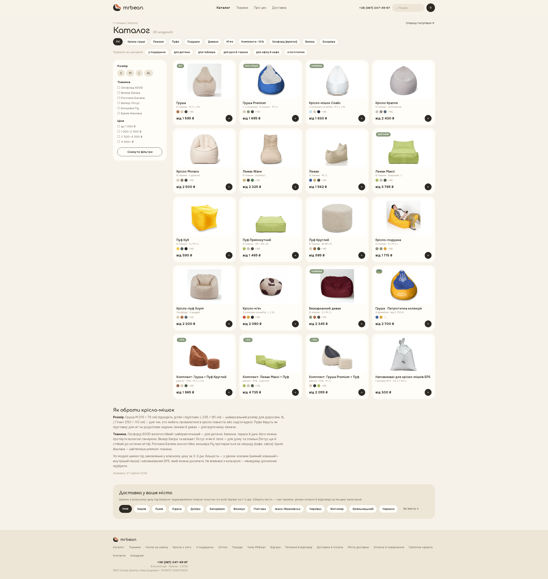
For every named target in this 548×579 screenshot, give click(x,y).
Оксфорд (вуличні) (284, 41)
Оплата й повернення (389, 547)
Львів (159, 509)
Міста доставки (358, 547)
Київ (125, 509)
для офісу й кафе (267, 52)
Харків (141, 509)
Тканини (242, 8)
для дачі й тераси (235, 52)
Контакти (119, 555)
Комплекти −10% (252, 41)
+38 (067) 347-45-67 (374, 8)
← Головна (119, 23)
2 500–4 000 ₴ (129, 136)
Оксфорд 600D (130, 87)
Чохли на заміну (156, 547)
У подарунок (205, 547)
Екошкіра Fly (128, 108)
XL (148, 73)
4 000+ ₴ (125, 142)
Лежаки (158, 41)
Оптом (222, 547)
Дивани (213, 41)
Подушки (193, 41)
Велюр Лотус (128, 103)
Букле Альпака (129, 113)
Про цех (260, 8)
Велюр (309, 41)
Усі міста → (410, 509)
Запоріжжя (217, 509)
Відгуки (275, 547)
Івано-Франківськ (287, 509)
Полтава (260, 509)
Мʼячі (229, 41)
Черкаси (388, 509)
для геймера (206, 52)
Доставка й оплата (330, 547)
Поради (237, 547)
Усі (118, 41)
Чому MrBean (256, 547)
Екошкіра (329, 41)
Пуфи (175, 41)
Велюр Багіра (128, 93)
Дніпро (195, 509)
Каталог (223, 8)
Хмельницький (363, 509)
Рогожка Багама (131, 98)
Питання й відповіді (298, 547)
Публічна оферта (421, 547)
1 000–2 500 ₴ (129, 131)
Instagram (137, 555)
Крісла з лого (182, 547)
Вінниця (239, 509)
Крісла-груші (136, 41)
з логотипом (295, 52)
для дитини (182, 52)
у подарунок (157, 52)
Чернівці (315, 509)
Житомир (337, 509)
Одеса (177, 509)
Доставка (279, 8)
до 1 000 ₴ (126, 126)
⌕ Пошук (402, 8)
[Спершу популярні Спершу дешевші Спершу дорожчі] (420, 23)
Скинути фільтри (139, 152)
